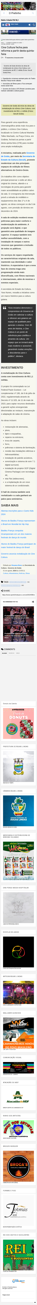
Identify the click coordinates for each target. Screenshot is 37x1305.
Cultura (5, 573)
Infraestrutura (13, 573)
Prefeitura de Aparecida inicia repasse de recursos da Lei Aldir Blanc (17, 618)
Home (2, 42)
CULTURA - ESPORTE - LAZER (7, 44)
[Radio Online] (34, 25)
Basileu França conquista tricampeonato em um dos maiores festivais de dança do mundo (16, 534)
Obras (27, 573)
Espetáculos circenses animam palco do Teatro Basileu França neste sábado (18, 80)
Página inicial (6, 1295)
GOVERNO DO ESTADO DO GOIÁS (14, 42)
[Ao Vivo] (3, 25)
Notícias (22, 573)
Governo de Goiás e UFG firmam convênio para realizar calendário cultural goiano (18, 90)
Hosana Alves (17, 565)
